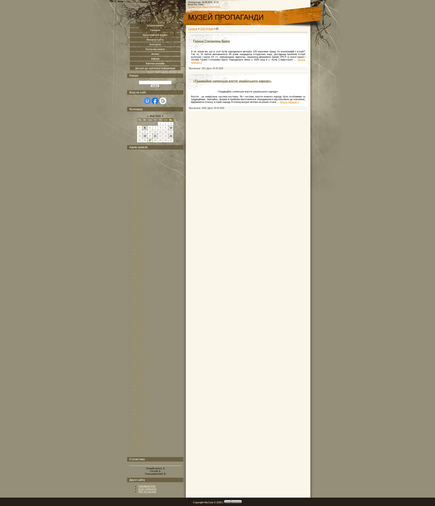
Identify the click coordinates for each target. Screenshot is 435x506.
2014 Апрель (138, 214)
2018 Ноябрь (138, 292)
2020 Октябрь (139, 357)
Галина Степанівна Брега (211, 41)
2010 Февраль (139, 156)
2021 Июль (137, 388)
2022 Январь (138, 408)
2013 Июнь (137, 207)
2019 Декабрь (139, 323)
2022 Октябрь (139, 439)
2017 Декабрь (139, 255)
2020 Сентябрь (140, 354)
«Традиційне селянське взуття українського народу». (232, 81)
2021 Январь (138, 367)
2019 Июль (137, 306)
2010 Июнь (137, 167)
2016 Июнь (137, 241)
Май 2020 (155, 116)
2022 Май (136, 422)
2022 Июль (137, 428)
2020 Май (136, 340)
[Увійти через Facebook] (155, 100)
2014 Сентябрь (140, 221)
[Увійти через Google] (163, 100)
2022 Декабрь (139, 445)
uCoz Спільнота (147, 488)
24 (170, 136)
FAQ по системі (147, 491)
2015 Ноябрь (138, 238)
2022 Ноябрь (138, 442)
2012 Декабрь (139, 190)
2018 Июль (137, 279)
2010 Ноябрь (138, 170)
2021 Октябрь (139, 398)
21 (155, 136)
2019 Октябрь (139, 316)
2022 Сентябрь (140, 435)
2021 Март (137, 374)
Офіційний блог (147, 486)
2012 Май (136, 180)
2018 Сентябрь (140, 286)
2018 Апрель (138, 269)
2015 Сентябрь (140, 235)
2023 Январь (138, 449)
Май (210, 28)
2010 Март (137, 160)
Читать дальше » (289, 102)
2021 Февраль (139, 371)
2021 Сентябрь (140, 394)
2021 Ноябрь (138, 401)
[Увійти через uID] (147, 100)
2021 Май (136, 381)
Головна (192, 7)
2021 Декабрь (139, 405)
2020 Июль (137, 347)
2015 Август (138, 231)
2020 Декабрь (139, 364)
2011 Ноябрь (138, 177)
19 (144, 136)
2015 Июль (137, 228)
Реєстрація (203, 7)
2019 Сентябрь (140, 313)
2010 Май (136, 163)
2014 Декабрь (139, 224)
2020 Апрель (138, 337)
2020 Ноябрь (138, 360)
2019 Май (136, 299)
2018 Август (138, 282)
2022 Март (137, 415)
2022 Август (138, 432)
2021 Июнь (137, 384)
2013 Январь (138, 194)
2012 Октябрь (139, 184)
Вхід (212, 7)
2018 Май (136, 272)
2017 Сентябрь (140, 245)
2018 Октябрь (139, 289)
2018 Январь (138, 258)
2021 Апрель (138, 377)
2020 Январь (138, 326)
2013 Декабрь (139, 211)
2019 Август (138, 309)
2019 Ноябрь (138, 320)
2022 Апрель (138, 418)
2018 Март (137, 265)
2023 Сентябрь (140, 452)
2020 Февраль (139, 330)
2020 (202, 28)
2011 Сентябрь (139, 173)
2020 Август (138, 350)
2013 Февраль (139, 197)
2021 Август (138, 391)
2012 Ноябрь (138, 187)
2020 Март (137, 333)
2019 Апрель (138, 296)
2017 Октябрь (139, 248)
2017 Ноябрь (138, 252)
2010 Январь (138, 153)
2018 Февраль (139, 262)
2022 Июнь (137, 425)
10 (170, 127)
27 (150, 140)
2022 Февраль (139, 411)
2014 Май (136, 218)
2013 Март (137, 201)
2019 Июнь (137, 303)
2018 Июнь (137, 275)
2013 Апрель (138, 204)
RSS (218, 7)
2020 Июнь (137, 343)
